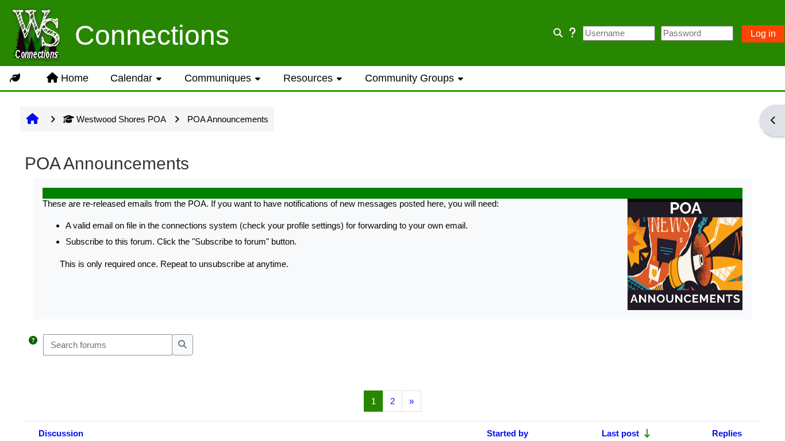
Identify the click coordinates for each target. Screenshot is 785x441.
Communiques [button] (217, 78)
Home (74, 78)
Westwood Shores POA (121, 119)
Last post (620, 433)
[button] (33, 344)
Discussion (61, 433)
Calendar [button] (131, 78)
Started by (507, 433)
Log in (763, 33)
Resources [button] (308, 78)
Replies (727, 433)
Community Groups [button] (409, 78)
